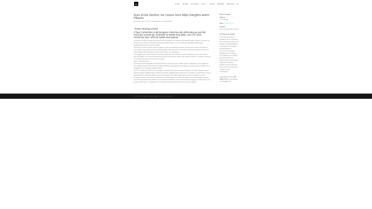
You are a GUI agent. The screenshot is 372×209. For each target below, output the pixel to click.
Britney (138, 21)
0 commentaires (167, 21)
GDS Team (154, 96)
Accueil (177, 4)
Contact (212, 4)
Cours (203, 4)
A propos (185, 4)
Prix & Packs (195, 4)
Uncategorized (156, 21)
